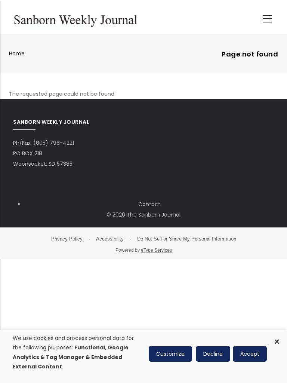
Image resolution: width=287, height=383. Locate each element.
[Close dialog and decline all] (277, 337)
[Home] (75, 19)
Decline (213, 354)
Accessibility (110, 239)
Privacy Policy (67, 239)
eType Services (156, 250)
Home (17, 53)
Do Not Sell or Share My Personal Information (186, 239)
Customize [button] (170, 354)
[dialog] (143, 356)
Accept (249, 354)
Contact (149, 204)
